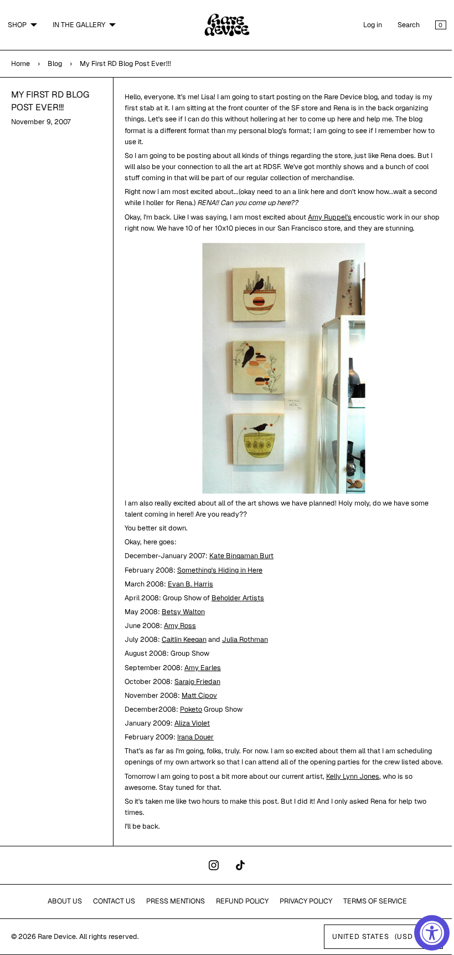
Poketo (189, 709)
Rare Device (57, 947)
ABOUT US (60, 912)
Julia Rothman (243, 639)
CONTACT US (110, 912)
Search (400, 24)
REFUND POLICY (237, 912)
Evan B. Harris (188, 584)
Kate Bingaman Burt (239, 555)
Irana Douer (193, 737)
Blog (55, 63)
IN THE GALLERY (79, 24)
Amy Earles (200, 667)
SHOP (17, 24)
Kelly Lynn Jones (350, 787)
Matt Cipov (197, 695)
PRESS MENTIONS (171, 912)
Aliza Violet (190, 723)
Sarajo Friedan (195, 681)
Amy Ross (178, 625)
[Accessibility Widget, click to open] (432, 933)
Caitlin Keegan (181, 639)
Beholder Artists (235, 597)
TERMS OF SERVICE (371, 912)
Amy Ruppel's (327, 217)
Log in (364, 24)
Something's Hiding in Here (217, 570)
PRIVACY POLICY (301, 912)
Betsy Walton (181, 611)
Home (20, 63)
